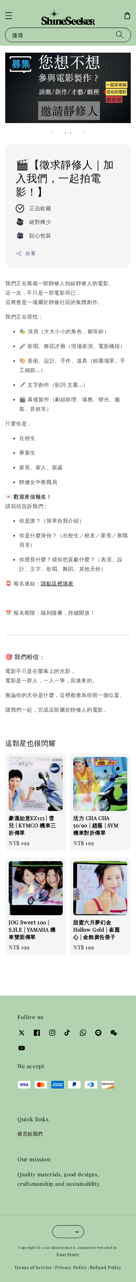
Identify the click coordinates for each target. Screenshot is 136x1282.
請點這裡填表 (57, 583)
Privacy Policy (71, 1267)
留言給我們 (30, 1133)
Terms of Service (33, 1267)
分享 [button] (30, 253)
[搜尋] (119, 34)
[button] (8, 15)
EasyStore (67, 1254)
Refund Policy (106, 1267)
